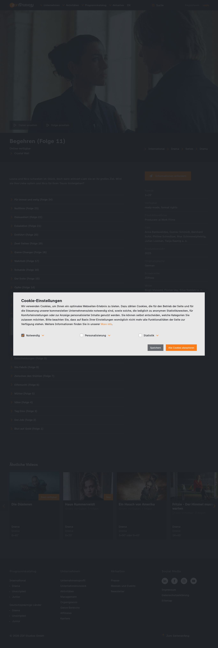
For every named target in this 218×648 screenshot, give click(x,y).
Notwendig (33, 335)
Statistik (149, 335)
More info (106, 324)
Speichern (155, 347)
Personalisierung (95, 335)
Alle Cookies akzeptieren (181, 347)
